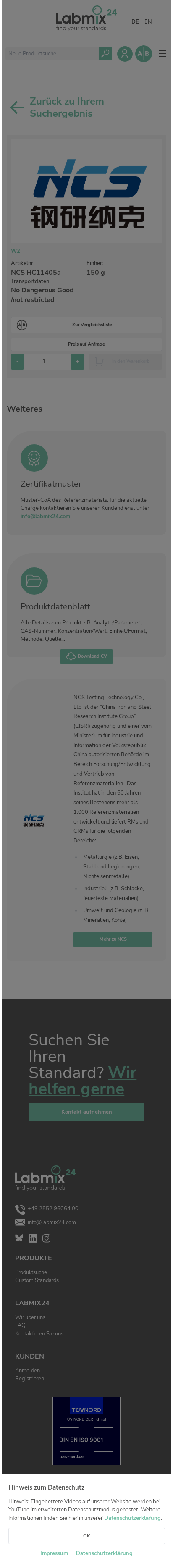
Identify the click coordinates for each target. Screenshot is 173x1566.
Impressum (54, 1553)
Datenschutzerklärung (132, 1518)
